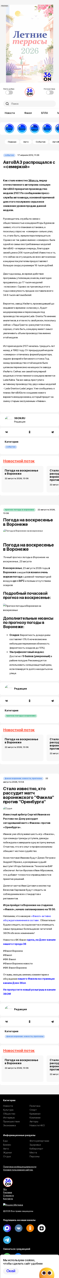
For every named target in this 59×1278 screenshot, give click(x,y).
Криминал (35, 1113)
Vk (18, 1228)
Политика (35, 1105)
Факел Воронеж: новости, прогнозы (23, 778)
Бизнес (7, 1144)
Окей (10, 1271)
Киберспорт (36, 1148)
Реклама (7, 1192)
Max (7, 1228)
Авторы (34, 1121)
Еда (5, 1140)
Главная (12, 142)
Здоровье (35, 1144)
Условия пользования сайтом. (18, 1170)
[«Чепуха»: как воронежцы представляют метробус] (47, 128)
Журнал (7, 1152)
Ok (30, 1228)
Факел (28, 113)
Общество (9, 1113)
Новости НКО (37, 1125)
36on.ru (33, 180)
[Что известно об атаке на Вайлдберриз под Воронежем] (34, 128)
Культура (8, 1109)
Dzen (41, 1228)
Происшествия (11, 1121)
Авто (26, 142)
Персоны (34, 1156)
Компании (35, 1117)
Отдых (7, 1156)
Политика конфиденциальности (19, 1166)
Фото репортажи (39, 1140)
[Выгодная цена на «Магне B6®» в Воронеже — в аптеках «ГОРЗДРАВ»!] (22, 128)
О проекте (8, 1195)
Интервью (9, 1117)
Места (33, 1152)
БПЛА (44, 113)
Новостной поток (19, 461)
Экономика (9, 1125)
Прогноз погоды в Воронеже (19, 509)
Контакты (8, 1198)
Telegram (7, 1240)
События (40, 142)
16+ (5, 1189)
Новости (10, 113)
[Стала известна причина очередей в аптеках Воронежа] (9, 128)
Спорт (33, 1109)
